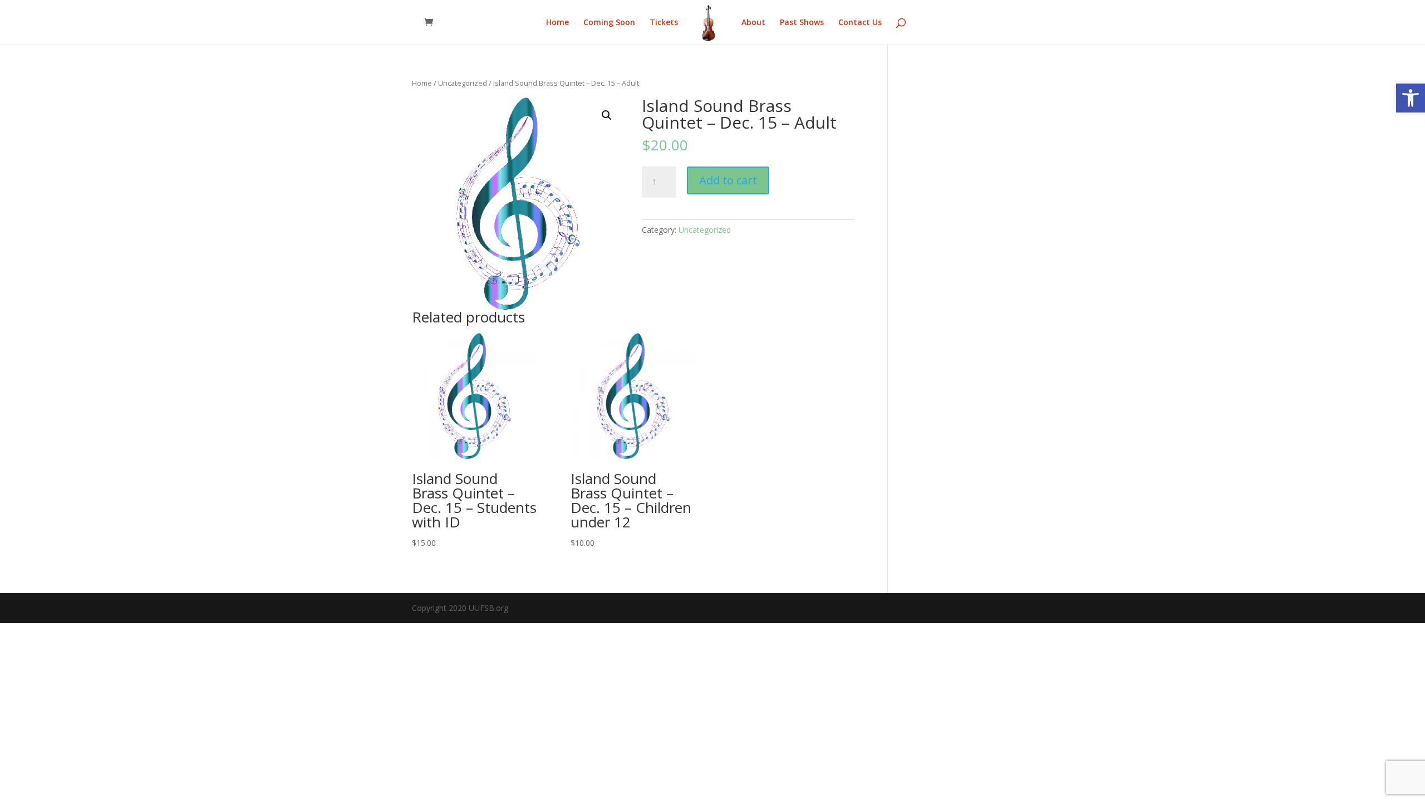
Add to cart (728, 180)
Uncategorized (462, 83)
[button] (1410, 98)
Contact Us (860, 22)
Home (557, 22)
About (753, 22)
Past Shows (802, 22)
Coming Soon (609, 22)
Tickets (664, 22)
